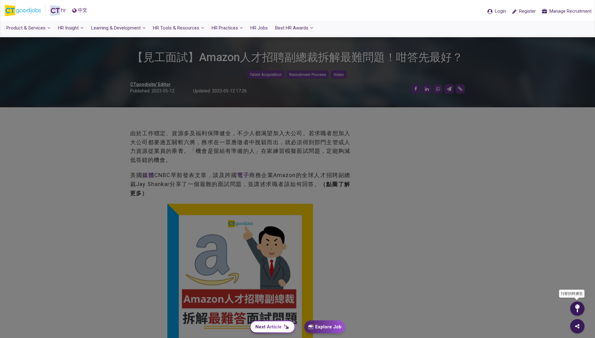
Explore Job (328, 327)
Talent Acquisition (266, 74)
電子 (243, 175)
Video (338, 74)
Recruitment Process (307, 74)
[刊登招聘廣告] (577, 308)
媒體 (148, 175)
